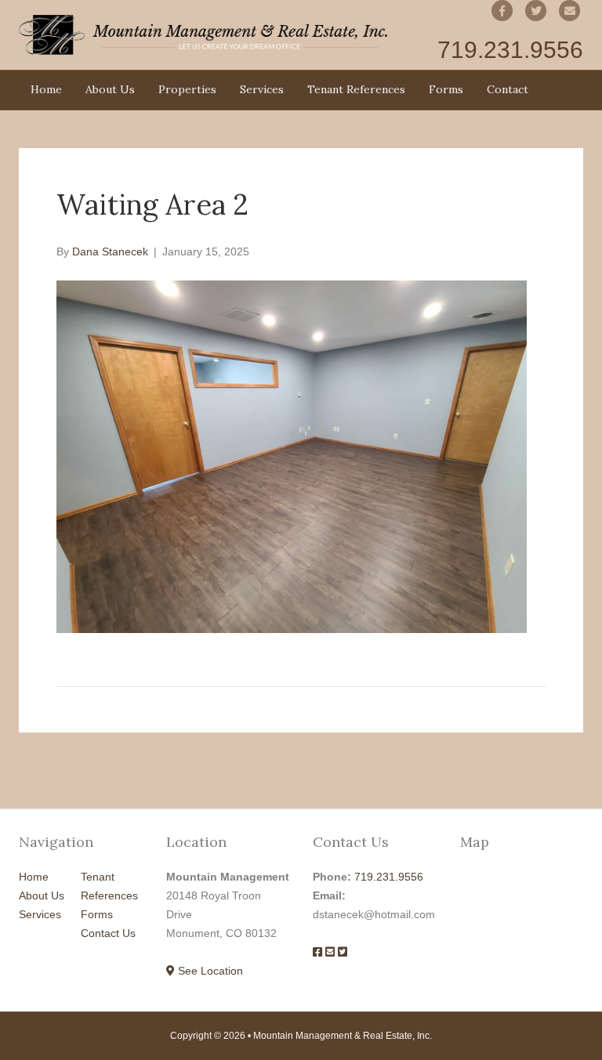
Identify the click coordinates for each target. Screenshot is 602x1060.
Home (46, 89)
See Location (209, 970)
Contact (507, 89)
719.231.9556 (388, 876)
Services (262, 89)
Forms (446, 89)
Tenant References (356, 89)
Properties (187, 89)
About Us (110, 89)
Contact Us (108, 933)
